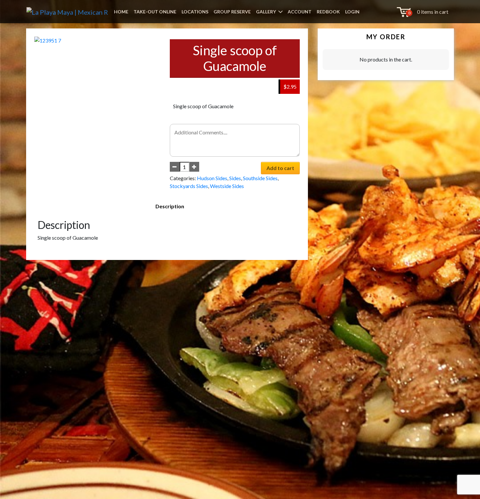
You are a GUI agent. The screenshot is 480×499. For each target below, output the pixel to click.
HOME (121, 11)
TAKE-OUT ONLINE (155, 11)
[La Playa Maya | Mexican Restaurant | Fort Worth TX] (67, 11)
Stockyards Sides (189, 186)
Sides (235, 178)
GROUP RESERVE (232, 11)
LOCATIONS (195, 11)
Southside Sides (260, 178)
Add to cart (280, 168)
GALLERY (266, 11)
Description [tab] (169, 206)
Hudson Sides (212, 178)
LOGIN (352, 11)
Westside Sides (227, 186)
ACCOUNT (300, 11)
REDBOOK (328, 11)
